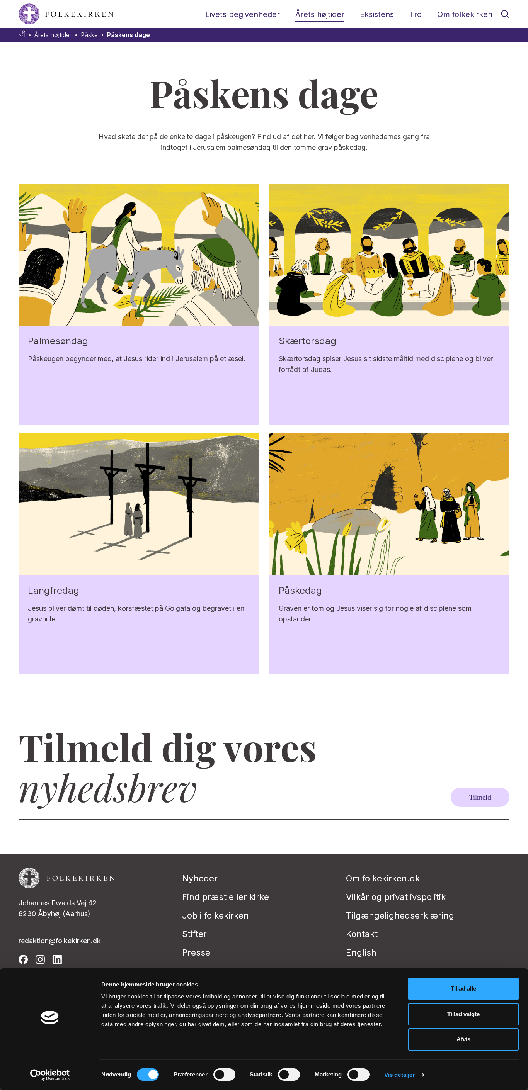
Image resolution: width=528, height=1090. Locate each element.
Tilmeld (480, 797)
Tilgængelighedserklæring (400, 915)
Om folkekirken (464, 14)
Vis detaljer (399, 1074)
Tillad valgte (463, 1014)
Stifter (194, 934)
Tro (415, 14)
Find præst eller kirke (225, 897)
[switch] (224, 1074)
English (361, 952)
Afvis (463, 1039)
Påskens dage (128, 35)
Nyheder (200, 878)
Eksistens (377, 14)
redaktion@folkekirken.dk (60, 941)
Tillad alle (463, 988)
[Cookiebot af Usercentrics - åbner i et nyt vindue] (50, 1075)
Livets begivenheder (242, 14)
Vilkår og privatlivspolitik (396, 897)
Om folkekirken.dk (383, 878)
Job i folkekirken (215, 915)
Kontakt (362, 934)
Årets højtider (319, 14)
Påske (89, 35)
